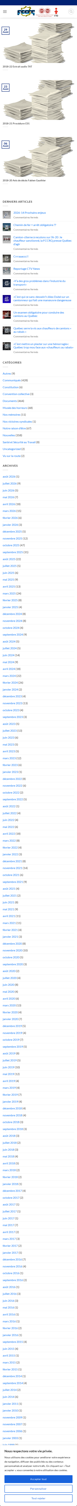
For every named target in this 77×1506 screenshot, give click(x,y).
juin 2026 (8, 490)
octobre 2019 (11, 1039)
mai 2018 (8, 1156)
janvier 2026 (10, 524)
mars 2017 (9, 1238)
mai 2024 (8, 662)
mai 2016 (8, 1307)
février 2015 (10, 1369)
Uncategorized (12, 449)
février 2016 (10, 1328)
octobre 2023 (11, 710)
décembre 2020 (12, 943)
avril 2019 (9, 1081)
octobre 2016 (11, 1273)
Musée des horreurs (15, 407)
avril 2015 (9, 1355)
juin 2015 (8, 1348)
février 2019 (10, 1094)
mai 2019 (8, 1074)
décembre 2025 (12, 531)
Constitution (11, 387)
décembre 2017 (12, 1190)
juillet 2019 (10, 1060)
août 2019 (9, 1053)
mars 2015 (9, 1362)
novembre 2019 (12, 1032)
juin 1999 (8, 1444)
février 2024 (10, 682)
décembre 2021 (12, 861)
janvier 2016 (10, 1335)
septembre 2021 (13, 881)
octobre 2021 (11, 874)
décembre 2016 (12, 1259)
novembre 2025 (12, 538)
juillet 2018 (10, 1142)
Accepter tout (38, 1479)
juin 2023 (8, 737)
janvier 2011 (10, 1403)
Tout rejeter (38, 1498)
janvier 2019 (10, 1101)
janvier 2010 (10, 1410)
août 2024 (9, 641)
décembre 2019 (12, 1026)
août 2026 (9, 476)
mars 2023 (9, 758)
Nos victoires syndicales (17, 421)
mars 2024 (9, 675)
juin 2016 (8, 1300)
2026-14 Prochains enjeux (29, 212)
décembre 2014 (12, 1376)
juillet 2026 (10, 483)
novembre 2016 (12, 1266)
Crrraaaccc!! (20, 256)
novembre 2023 (12, 703)
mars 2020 (9, 1005)
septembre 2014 (13, 1383)
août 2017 (9, 1204)
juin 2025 (8, 572)
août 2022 (9, 806)
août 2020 (9, 971)
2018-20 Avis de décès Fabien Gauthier (24, 180)
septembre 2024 (13, 634)
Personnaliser (38, 1488)
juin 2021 (8, 902)
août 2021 (9, 888)
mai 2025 (8, 579)
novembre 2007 (12, 1424)
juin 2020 (8, 984)
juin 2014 (8, 1396)
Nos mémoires (11, 414)
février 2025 (10, 600)
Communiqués (12, 380)
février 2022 (10, 847)
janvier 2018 (10, 1184)
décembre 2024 (12, 613)
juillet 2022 (10, 813)
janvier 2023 (10, 771)
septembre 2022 (13, 799)
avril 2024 (9, 668)
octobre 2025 (11, 545)
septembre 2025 (13, 552)
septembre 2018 (13, 1129)
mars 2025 (9, 593)
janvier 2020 (10, 1019)
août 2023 (9, 723)
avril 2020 (9, 998)
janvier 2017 (10, 1252)
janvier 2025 (10, 607)
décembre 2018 (12, 1108)
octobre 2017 (11, 1197)
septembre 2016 (13, 1280)
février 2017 (10, 1245)
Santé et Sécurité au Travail (19, 442)
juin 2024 (8, 655)
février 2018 (10, 1177)
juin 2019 (8, 1067)
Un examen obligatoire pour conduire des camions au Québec (38, 314)
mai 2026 (8, 497)
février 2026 (10, 517)
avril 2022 (9, 833)
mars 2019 (9, 1087)
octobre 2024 (11, 627)
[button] (5, 11)
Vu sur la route (12, 455)
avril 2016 (9, 1314)
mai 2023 (8, 744)
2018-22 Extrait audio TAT (17, 66)
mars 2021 (9, 923)
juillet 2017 (10, 1211)
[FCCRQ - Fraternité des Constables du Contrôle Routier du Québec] (37, 11)
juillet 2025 (10, 565)
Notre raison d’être (14, 428)
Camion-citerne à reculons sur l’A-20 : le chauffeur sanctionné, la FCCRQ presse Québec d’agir (42, 240)
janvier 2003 (10, 1438)
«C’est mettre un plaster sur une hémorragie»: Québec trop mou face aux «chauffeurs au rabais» (43, 345)
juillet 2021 (10, 895)
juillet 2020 (10, 978)
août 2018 (9, 1135)
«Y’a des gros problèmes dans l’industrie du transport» (39, 282)
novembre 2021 (12, 868)
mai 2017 (8, 1225)
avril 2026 (9, 504)
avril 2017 (9, 1232)
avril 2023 (9, 751)
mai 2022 (8, 826)
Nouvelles (9, 435)
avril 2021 (9, 916)
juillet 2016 (10, 1293)
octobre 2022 (11, 792)
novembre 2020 (12, 950)
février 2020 (10, 1012)
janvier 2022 (10, 854)
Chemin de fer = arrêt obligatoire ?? (34, 225)
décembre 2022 (12, 778)
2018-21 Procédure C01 (16, 123)
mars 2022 (9, 840)
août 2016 (9, 1287)
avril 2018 (9, 1163)
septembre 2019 (13, 1046)
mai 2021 (8, 909)
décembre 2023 (12, 696)
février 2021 (10, 929)
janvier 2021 (10, 936)
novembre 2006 (12, 1431)
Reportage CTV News (26, 268)
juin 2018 (8, 1149)
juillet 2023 (10, 730)
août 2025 (9, 559)
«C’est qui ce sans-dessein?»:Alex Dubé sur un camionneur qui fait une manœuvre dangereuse (42, 298)
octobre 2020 (11, 957)
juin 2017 (8, 1218)
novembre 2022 (12, 785)
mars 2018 (9, 1170)
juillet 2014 (10, 1389)
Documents (10, 400)
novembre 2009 (12, 1417)
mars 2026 (9, 510)
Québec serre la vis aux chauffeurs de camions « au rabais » (42, 330)
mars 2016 (9, 1321)
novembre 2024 (12, 620)
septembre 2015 (13, 1341)
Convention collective (16, 394)
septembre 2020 (13, 964)
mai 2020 (8, 991)
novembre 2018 (12, 1115)
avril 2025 (9, 586)
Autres (7, 373)
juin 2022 (8, 820)
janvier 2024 (10, 689)
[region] (38, 1475)
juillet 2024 (10, 648)
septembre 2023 (13, 716)
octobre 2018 (11, 1122)
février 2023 (10, 765)
